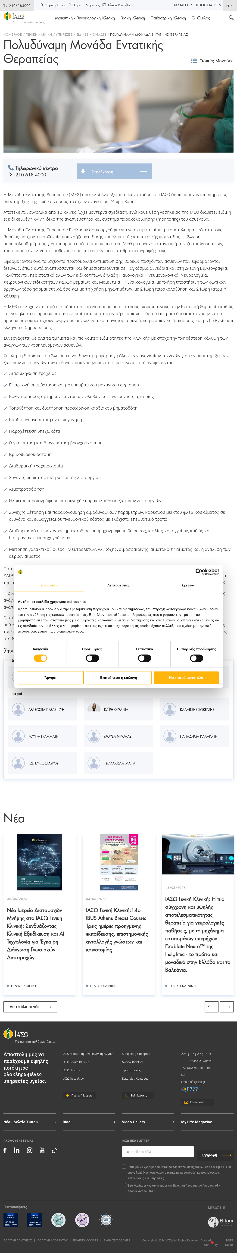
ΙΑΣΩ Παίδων (71, 1070)
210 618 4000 (31, 174)
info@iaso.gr (197, 1082)
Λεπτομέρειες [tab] (118, 585)
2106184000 (20, 5)
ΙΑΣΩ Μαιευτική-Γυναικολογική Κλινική (88, 1054)
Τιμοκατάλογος (131, 1070)
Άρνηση (50, 678)
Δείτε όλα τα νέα (24, 1007)
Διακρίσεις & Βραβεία (136, 1054)
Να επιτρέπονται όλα (186, 678)
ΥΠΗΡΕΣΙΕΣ (64, 34)
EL (228, 5)
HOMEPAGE (12, 34)
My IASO (181, 4)
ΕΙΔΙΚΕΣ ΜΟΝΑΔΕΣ (91, 34)
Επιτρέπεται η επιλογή (118, 678)
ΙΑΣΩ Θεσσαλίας (73, 1078)
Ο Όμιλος (201, 17)
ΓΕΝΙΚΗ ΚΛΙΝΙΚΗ (39, 34)
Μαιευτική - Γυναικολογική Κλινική (85, 17)
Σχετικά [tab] (188, 585)
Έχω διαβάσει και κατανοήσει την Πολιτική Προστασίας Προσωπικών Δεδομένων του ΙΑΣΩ (174, 1188)
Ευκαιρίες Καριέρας (135, 1078)
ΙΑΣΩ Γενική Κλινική (76, 1062)
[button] (117, 1240)
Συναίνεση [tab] (49, 585)
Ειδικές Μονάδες (216, 60)
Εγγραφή (209, 1155)
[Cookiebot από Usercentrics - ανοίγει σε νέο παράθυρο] (199, 571)
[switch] (92, 658)
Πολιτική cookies (85, 1240)
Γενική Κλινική (133, 17)
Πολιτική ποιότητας (17, 1240)
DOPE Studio (229, 1243)
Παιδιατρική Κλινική (168, 17)
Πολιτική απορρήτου (52, 1240)
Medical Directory (132, 1062)
